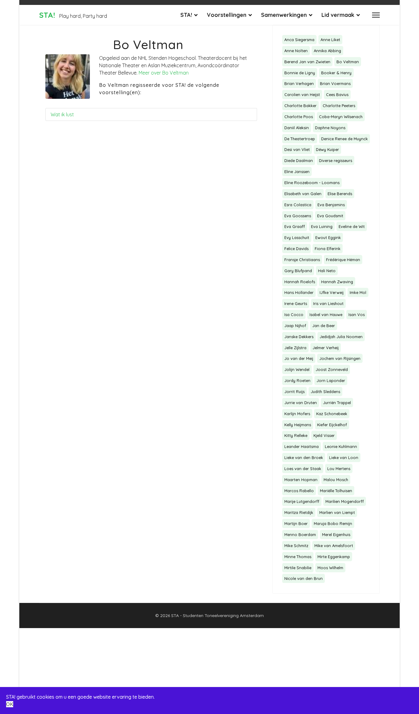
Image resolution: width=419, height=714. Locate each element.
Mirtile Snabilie (297, 567)
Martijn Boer (296, 523)
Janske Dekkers (298, 336)
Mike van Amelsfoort (333, 545)
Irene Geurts (295, 303)
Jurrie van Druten (300, 402)
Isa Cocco (293, 314)
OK (9, 704)
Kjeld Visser (324, 435)
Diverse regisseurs (335, 160)
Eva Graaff (294, 226)
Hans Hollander (298, 292)
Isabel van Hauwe (325, 314)
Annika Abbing (327, 50)
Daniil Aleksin (296, 127)
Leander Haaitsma (301, 446)
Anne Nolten (296, 50)
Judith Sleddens (325, 391)
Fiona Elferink (327, 248)
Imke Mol (358, 292)
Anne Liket (330, 39)
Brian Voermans (335, 83)
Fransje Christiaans (302, 259)
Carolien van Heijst (302, 94)
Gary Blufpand (298, 270)
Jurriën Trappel (337, 402)
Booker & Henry (336, 72)
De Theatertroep (299, 138)
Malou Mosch (336, 479)
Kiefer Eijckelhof (332, 424)
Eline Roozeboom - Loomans (312, 182)
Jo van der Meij (298, 358)
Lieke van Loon (343, 457)
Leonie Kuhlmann (341, 446)
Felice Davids (296, 248)
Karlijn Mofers (297, 413)
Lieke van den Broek (303, 457)
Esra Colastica (297, 204)
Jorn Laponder (331, 380)
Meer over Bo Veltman (164, 73)
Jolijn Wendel (296, 369)
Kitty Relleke (295, 435)
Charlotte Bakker (300, 105)
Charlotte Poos (298, 116)
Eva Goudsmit (330, 215)
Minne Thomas (297, 556)
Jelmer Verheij (326, 347)
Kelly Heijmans (297, 424)
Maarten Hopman (300, 479)
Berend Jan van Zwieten (307, 61)
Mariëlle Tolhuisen (336, 490)
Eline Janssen (296, 171)
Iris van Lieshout (328, 303)
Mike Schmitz (296, 545)
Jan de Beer (323, 325)
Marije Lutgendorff (301, 501)
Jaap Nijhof (295, 325)
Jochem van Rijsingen (339, 358)
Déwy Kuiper (327, 149)
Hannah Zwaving (337, 281)
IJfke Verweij (332, 292)
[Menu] (376, 15)
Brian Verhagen (299, 83)
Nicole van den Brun (303, 578)
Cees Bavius (337, 94)
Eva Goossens (297, 215)
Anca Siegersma (299, 39)
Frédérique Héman (343, 259)
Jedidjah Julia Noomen (341, 336)
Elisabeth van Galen (302, 193)
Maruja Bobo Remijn (333, 523)
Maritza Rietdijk (298, 512)
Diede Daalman (298, 160)
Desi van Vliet (297, 149)
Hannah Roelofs (299, 281)
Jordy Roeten (297, 380)
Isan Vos (356, 314)
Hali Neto (327, 270)
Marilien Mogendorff (344, 501)
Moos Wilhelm (330, 567)
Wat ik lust (62, 114)
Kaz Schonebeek (331, 413)
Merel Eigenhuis (336, 534)
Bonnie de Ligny (299, 72)
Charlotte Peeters (339, 105)
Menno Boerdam (300, 534)
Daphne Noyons (330, 127)
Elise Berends (340, 193)
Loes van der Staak (302, 468)
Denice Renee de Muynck (344, 138)
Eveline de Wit (352, 226)
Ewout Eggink (328, 237)
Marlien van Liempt (337, 512)
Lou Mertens (338, 468)
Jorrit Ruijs (294, 391)
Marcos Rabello (299, 490)
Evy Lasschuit (296, 237)
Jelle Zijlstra (295, 347)
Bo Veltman (347, 61)
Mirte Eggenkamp (333, 556)
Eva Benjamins (331, 204)
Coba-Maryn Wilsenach (341, 116)
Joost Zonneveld (332, 369)
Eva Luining (322, 226)
